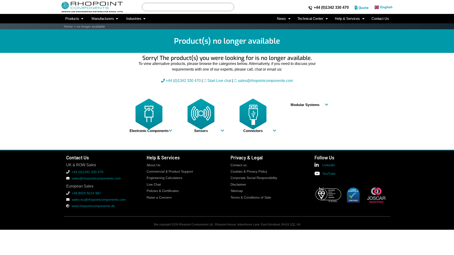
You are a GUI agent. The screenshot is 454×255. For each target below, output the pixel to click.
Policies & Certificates (163, 191)
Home (68, 26)
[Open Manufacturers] (117, 18)
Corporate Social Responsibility (254, 178)
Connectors (253, 131)
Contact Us (380, 19)
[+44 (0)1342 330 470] (310, 8)
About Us (153, 165)
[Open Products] (82, 18)
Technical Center (310, 19)
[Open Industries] (144, 18)
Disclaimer (238, 184)
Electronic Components (149, 131)
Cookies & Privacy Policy (249, 171)
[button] (149, 131)
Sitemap (237, 191)
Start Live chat (218, 81)
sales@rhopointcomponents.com (265, 81)
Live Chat (154, 184)
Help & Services (347, 19)
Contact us (239, 165)
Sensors (201, 131)
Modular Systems (305, 105)
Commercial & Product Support (170, 171)
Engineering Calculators (164, 178)
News (281, 19)
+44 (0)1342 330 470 (331, 7)
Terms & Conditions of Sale (251, 197)
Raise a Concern (159, 197)
